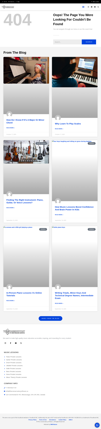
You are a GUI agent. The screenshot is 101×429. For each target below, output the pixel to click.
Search (89, 42)
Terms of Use (43, 420)
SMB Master (53, 424)
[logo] (7, 7)
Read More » (10, 128)
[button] (83, 7)
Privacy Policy (33, 420)
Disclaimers (52, 420)
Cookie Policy (62, 420)
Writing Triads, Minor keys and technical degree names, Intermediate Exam (74, 295)
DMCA (70, 420)
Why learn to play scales (68, 124)
